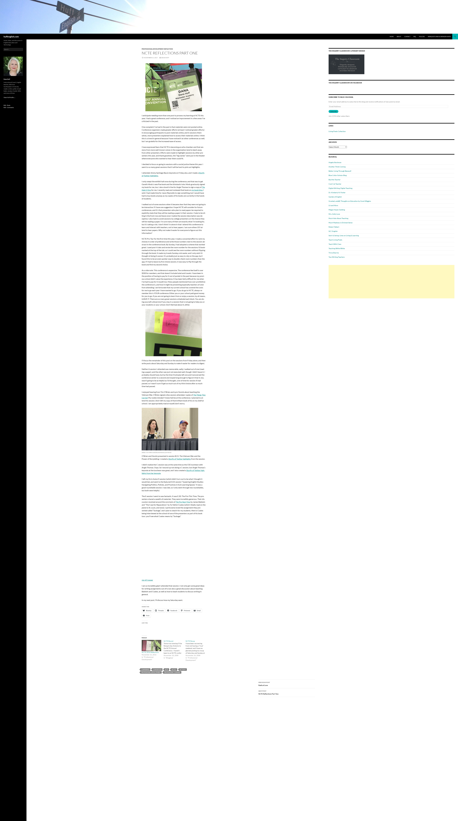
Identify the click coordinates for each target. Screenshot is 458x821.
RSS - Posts (7, 105)
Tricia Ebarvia (334, 253)
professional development (151, 672)
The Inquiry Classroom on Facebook (345, 83)
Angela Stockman (335, 162)
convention (157, 669)
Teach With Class (335, 244)
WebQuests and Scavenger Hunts (439, 36)
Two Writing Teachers (337, 257)
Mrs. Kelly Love (334, 214)
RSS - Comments (9, 107)
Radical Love (264, 683)
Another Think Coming (337, 167)
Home (392, 36)
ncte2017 (183, 669)
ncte (166, 669)
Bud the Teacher (335, 180)
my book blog (197, 190)
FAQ (414, 36)
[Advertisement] (391, 281)
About (399, 36)
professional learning (172, 672)
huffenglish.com (11, 36)
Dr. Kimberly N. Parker (337, 192)
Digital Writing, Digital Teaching (340, 188)
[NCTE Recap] (197, 650)
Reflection (168, 49)
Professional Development (153, 49)
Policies (422, 36)
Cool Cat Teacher (335, 184)
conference (145, 669)
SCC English (333, 231)
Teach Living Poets (335, 240)
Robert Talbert (334, 227)
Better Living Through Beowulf (340, 171)
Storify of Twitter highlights (180, 459)
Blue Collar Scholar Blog (338, 175)
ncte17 (174, 669)
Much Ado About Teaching (338, 218)
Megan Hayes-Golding (337, 210)
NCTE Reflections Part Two (268, 692)
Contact (407, 36)
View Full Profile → (9, 97)
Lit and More (333, 205)
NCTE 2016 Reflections (150, 652)
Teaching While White (337, 248)
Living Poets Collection (337, 131)
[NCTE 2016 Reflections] (151, 645)
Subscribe (333, 111)
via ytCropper (147, 580)
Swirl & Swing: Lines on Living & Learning (344, 235)
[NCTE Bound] (175, 649)
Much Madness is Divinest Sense (340, 223)
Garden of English (335, 197)
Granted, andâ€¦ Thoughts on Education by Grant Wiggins (350, 201)
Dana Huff (165, 58)
